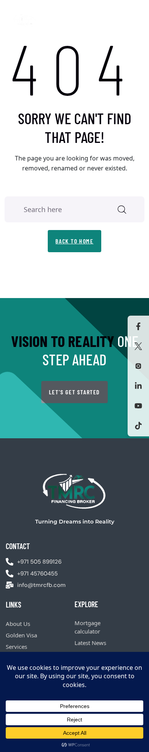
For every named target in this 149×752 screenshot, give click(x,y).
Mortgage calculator (87, 627)
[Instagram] (138, 366)
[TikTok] (138, 425)
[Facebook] (138, 326)
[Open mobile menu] (139, 21)
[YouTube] (138, 405)
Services (16, 646)
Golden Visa (21, 635)
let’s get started (74, 391)
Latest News (90, 643)
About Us (18, 623)
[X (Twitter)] (138, 346)
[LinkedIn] (138, 386)
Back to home (74, 241)
